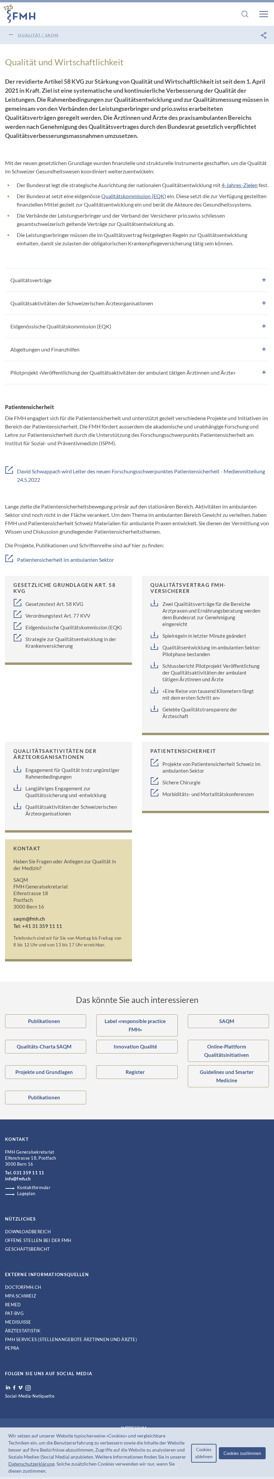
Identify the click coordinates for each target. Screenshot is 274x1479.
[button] (48, 1472)
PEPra (12, 1348)
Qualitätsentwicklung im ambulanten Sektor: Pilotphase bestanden (211, 650)
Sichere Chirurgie (181, 782)
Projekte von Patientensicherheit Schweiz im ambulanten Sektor (211, 767)
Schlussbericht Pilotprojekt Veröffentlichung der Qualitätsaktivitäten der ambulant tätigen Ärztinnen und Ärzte (211, 672)
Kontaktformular (33, 1187)
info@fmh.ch (17, 1178)
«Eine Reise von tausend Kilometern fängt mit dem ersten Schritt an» (208, 694)
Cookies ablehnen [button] (204, 1453)
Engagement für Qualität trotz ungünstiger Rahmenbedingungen (72, 773)
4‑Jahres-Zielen (240, 185)
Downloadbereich (28, 1231)
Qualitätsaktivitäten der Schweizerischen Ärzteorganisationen (71, 810)
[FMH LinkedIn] (8, 1387)
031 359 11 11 (28, 1172)
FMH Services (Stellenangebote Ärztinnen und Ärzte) (71, 1339)
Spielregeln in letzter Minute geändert (204, 636)
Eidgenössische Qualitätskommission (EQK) (73, 627)
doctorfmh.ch (23, 1287)
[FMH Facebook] (14, 1387)
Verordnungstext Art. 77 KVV (57, 616)
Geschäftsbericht (27, 1249)
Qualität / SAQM (38, 34)
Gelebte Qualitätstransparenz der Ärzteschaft (199, 712)
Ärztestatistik (23, 1330)
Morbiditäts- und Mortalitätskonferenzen (208, 794)
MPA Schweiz (20, 1296)
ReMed (13, 1304)
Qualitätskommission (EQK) (133, 196)
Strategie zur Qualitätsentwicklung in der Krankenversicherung (70, 642)
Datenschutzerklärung (31, 1464)
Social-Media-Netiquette (29, 1396)
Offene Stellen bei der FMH (38, 1240)
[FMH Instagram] (28, 1388)
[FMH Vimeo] (20, 1388)
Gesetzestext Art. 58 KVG (54, 604)
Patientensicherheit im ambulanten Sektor (65, 559)
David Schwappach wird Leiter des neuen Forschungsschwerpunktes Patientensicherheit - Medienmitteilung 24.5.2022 (141, 475)
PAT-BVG (14, 1313)
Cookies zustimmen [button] (242, 1453)
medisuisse (18, 1322)
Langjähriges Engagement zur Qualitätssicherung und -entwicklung (65, 791)
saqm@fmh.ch (29, 919)
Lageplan (26, 1193)
